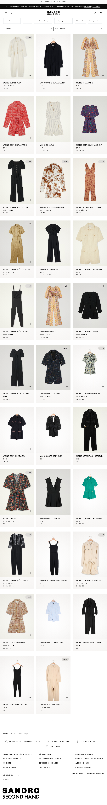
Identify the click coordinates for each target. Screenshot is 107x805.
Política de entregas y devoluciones (89, 759)
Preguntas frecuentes (12, 759)
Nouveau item (44, 767)
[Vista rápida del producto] (30, 76)
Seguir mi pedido (9, 767)
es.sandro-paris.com (58, 2)
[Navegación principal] (6, 13)
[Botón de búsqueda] (11, 13)
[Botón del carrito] (101, 13)
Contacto (7, 763)
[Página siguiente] (58, 720)
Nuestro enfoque (82, 763)
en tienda (96, 6)
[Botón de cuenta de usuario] (95, 13)
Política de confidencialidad (50, 759)
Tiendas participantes (83, 767)
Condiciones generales (48, 763)
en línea (87, 6)
